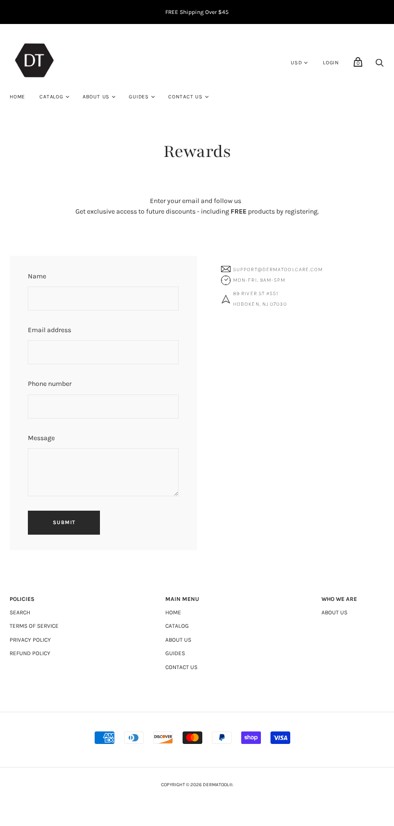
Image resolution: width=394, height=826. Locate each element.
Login (331, 63)
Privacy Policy (30, 639)
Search (20, 612)
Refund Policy (30, 653)
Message (41, 438)
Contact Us (185, 97)
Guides (139, 97)
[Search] (379, 65)
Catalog (51, 97)
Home (17, 97)
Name (37, 276)
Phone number (50, 384)
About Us (96, 97)
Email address (49, 330)
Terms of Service (34, 625)
